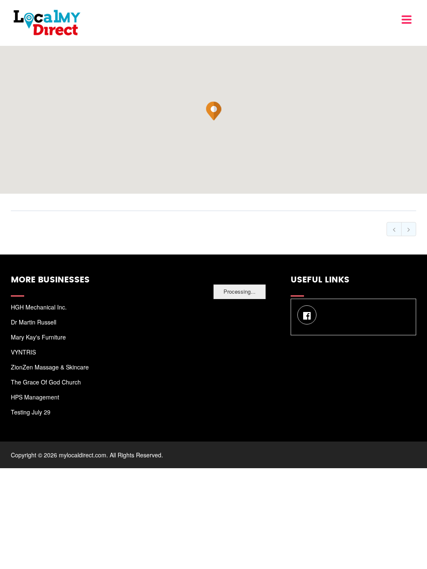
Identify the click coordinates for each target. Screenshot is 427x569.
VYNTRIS (23, 352)
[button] (214, 111)
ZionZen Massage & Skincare (50, 367)
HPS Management (35, 397)
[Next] (408, 229)
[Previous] (394, 229)
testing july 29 (30, 412)
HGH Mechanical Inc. (39, 307)
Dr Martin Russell (33, 322)
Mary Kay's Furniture (38, 337)
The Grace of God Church (46, 382)
